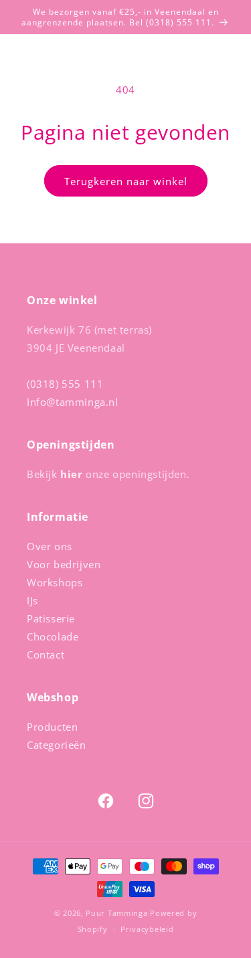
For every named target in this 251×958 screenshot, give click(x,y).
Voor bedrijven (63, 564)
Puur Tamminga (116, 913)
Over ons (49, 546)
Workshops (54, 582)
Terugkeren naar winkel (125, 181)
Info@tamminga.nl (72, 401)
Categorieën (56, 744)
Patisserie (51, 618)
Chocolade (52, 636)
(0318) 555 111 (65, 383)
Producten (52, 726)
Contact (45, 654)
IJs (32, 600)
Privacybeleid (146, 929)
